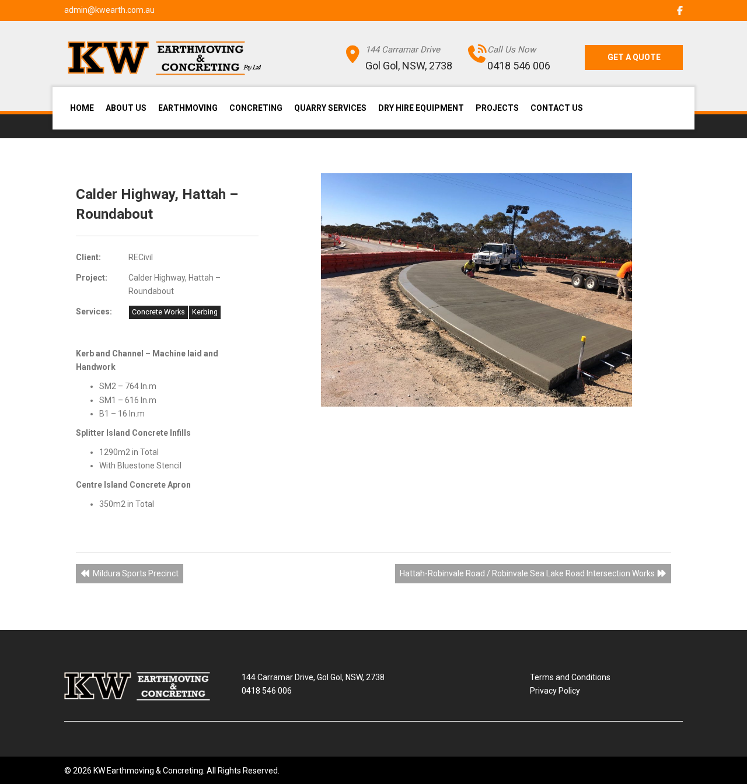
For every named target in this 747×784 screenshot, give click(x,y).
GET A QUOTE (634, 57)
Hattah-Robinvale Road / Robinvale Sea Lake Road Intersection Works (528, 573)
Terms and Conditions (570, 677)
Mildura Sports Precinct (135, 573)
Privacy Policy (555, 690)
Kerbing (205, 311)
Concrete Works (158, 311)
